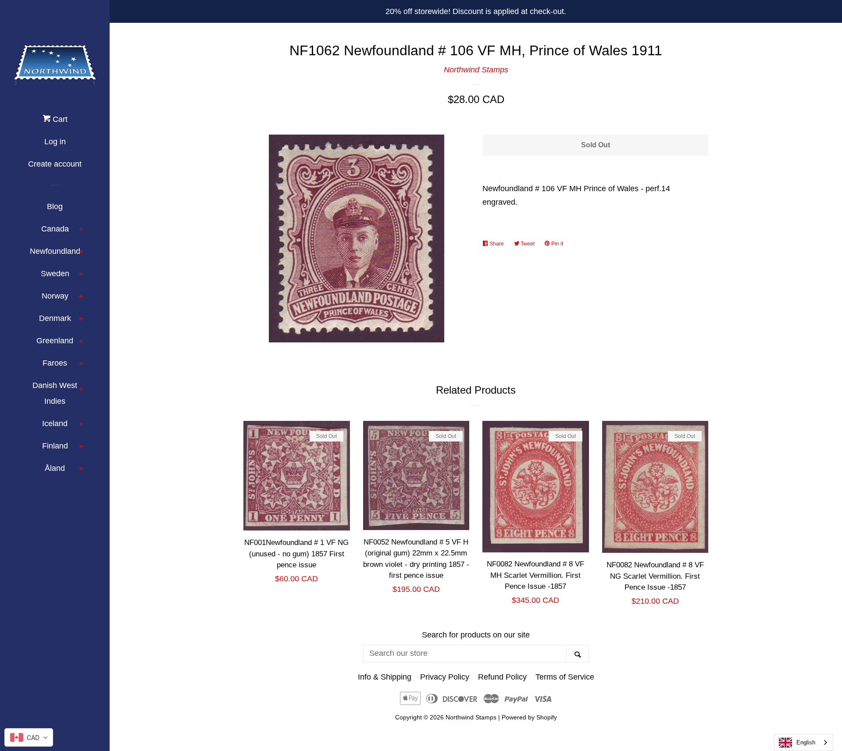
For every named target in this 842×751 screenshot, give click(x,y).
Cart (59, 119)
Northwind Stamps (476, 69)
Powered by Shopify (529, 717)
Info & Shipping (384, 677)
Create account (55, 164)
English (805, 742)
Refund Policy (502, 677)
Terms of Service (564, 677)
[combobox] (803, 742)
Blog (55, 206)
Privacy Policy (444, 677)
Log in (55, 141)
